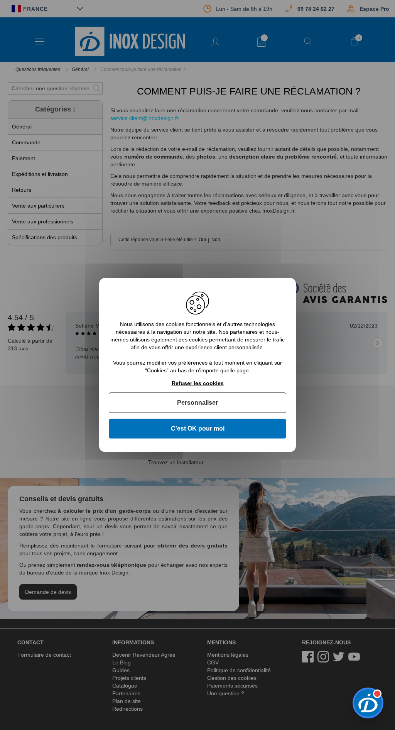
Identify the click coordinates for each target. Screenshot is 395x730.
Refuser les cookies (198, 383)
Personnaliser (197, 402)
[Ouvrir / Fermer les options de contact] (368, 703)
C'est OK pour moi (198, 428)
